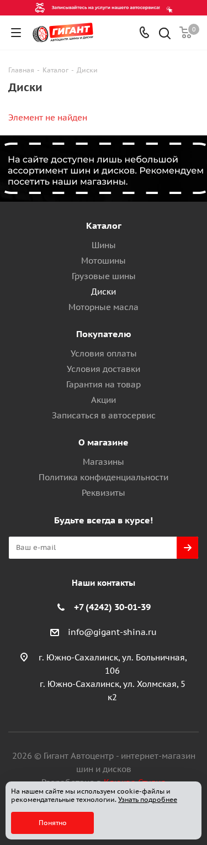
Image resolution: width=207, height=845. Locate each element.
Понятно (53, 822)
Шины (104, 245)
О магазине (103, 442)
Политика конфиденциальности (103, 477)
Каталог (103, 225)
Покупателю (103, 333)
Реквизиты (103, 492)
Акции (103, 400)
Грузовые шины (104, 276)
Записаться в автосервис (104, 415)
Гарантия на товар (103, 384)
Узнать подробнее (147, 799)
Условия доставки (103, 369)
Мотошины (103, 260)
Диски (103, 291)
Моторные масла (103, 307)
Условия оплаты (104, 353)
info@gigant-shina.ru (112, 632)
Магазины (103, 461)
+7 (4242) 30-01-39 (112, 606)
